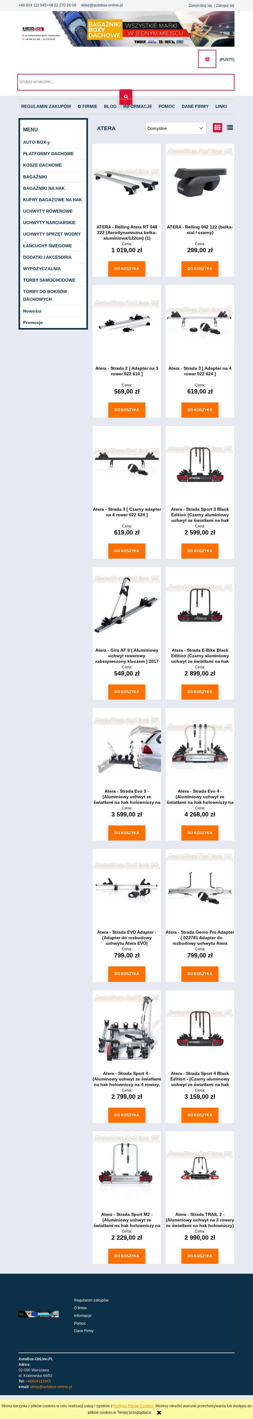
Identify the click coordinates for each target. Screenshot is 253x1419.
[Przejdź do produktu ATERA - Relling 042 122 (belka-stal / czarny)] (200, 182)
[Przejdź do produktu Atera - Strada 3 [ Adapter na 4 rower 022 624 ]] (200, 323)
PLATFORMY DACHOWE (48, 153)
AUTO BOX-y (36, 142)
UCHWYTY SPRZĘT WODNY (52, 234)
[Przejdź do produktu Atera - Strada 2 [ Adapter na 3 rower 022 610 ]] (127, 323)
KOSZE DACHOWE (42, 165)
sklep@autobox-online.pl (102, 5)
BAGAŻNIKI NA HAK (44, 188)
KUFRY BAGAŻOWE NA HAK (52, 199)
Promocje (33, 322)
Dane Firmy (83, 1331)
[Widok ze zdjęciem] (217, 127)
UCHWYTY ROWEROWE (48, 211)
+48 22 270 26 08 (61, 5)
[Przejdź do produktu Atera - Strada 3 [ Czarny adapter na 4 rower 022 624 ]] (127, 464)
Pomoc (80, 1323)
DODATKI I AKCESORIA (47, 257)
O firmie (80, 1308)
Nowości (32, 311)
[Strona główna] (126, 29)
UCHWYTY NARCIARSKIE (49, 222)
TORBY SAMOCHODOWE (49, 280)
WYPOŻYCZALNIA (42, 268)
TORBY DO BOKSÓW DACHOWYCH (45, 295)
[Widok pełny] (230, 127)
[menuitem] (46, 107)
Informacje (83, 1316)
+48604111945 (38, 1381)
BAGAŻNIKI (35, 176)
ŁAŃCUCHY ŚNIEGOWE (47, 245)
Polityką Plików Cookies (134, 1406)
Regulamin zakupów (91, 1300)
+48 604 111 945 (33, 5)
